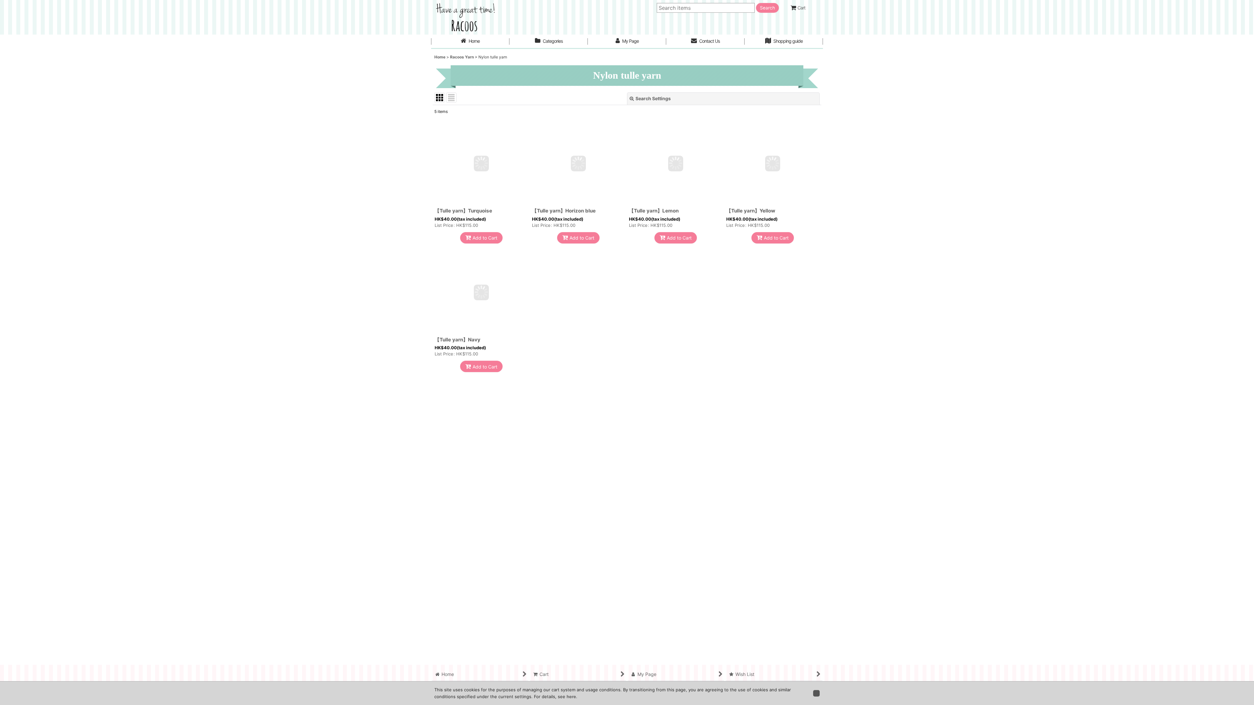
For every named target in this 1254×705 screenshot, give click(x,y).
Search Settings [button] (653, 98)
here (571, 696)
